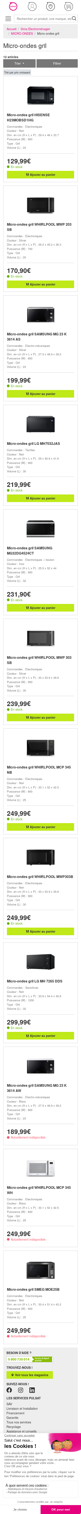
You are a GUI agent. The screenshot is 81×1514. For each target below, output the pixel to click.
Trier (18, 63)
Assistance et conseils (21, 1431)
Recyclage (13, 1426)
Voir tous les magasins (31, 1375)
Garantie (12, 1417)
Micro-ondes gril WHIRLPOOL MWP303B (40, 876)
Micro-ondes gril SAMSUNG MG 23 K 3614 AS (37, 336)
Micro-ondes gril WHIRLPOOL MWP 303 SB (39, 660)
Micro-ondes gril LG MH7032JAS (33, 443)
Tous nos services (18, 1422)
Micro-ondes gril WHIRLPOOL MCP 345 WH (39, 1190)
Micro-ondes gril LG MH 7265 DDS (34, 981)
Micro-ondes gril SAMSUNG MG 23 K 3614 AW (37, 1088)
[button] (32, 6)
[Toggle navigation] (8, 18)
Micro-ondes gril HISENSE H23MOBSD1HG (28, 117)
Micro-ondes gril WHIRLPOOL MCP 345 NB (39, 770)
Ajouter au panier (42, 174)
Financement (15, 1413)
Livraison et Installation (22, 1408)
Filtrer (57, 63)
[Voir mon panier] (69, 6)
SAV (9, 1404)
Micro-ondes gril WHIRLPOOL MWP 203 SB (39, 227)
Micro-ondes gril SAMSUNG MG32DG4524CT (29, 550)
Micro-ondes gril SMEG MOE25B (33, 1289)
